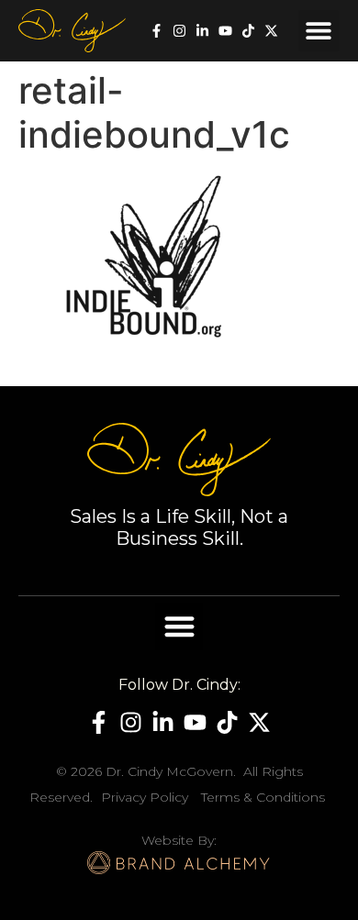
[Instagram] (179, 31)
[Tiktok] (248, 31)
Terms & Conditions (263, 797)
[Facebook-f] (156, 31)
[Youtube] (225, 31)
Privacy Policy (144, 797)
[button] (319, 30)
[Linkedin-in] (202, 31)
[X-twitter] (271, 31)
